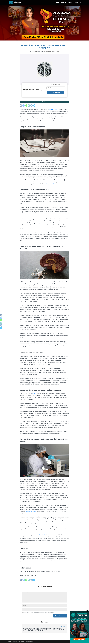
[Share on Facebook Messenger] (23, 105)
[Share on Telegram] (34, 105)
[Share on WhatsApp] (26, 105)
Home (57, 2)
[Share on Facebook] (21, 105)
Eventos (70, 2)
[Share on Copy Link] (29, 105)
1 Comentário (56, 51)
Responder (63, 626)
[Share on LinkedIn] (31, 105)
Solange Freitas (34, 51)
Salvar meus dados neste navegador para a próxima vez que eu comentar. (38, 612)
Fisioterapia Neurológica (48, 51)
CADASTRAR (56, 92)
